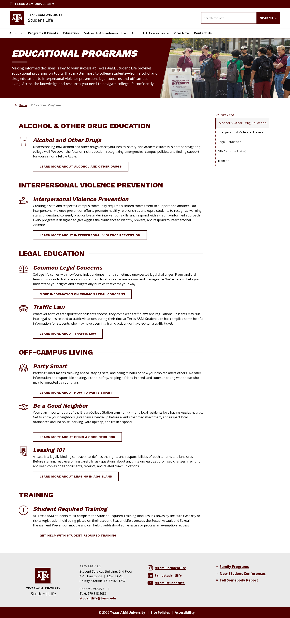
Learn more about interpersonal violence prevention (90, 235)
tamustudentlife (168, 575)
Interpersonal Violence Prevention (243, 132)
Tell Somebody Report (239, 580)
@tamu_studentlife (170, 568)
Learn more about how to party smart (76, 392)
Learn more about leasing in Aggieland (76, 476)
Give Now (181, 33)
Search (267, 18)
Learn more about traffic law (68, 333)
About (14, 33)
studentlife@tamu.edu (98, 598)
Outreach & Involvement (102, 33)
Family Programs (234, 566)
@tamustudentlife (170, 583)
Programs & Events (43, 33)
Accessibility (185, 612)
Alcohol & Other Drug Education (243, 123)
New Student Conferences (243, 573)
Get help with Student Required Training (78, 535)
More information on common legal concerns (82, 294)
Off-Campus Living (231, 151)
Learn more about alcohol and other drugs (81, 166)
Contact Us (203, 33)
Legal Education (229, 142)
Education (71, 33)
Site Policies (160, 612)
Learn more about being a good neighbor (77, 437)
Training (223, 161)
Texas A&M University (34, 4)
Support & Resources (148, 33)
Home (23, 105)
